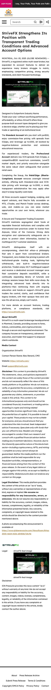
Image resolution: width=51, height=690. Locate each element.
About (14, 675)
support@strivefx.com (18, 366)
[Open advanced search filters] (41, 22)
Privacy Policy (32, 686)
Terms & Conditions (36, 680)
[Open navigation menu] (4, 22)
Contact (45, 686)
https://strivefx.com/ (19, 361)
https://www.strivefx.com (13, 312)
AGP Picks (6, 4)
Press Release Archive (29, 675)
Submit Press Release (16, 680)
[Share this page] (47, 22)
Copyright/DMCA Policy (13, 686)
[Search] (35, 22)
